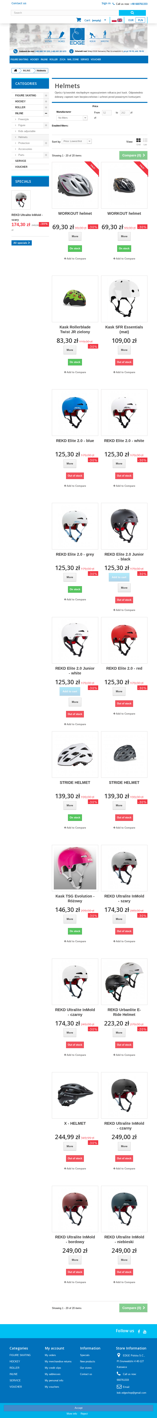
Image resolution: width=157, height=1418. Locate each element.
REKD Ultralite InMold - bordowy (75, 1239)
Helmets (23, 137)
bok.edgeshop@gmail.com (131, 1392)
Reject (84, 1413)
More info (72, 1413)
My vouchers (52, 1386)
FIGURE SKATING (19, 59)
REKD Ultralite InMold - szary (124, 898)
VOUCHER (96, 59)
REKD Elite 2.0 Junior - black (124, 556)
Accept (79, 1407)
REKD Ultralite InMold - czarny (75, 1012)
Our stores (86, 1367)
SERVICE (85, 59)
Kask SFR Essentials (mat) (124, 329)
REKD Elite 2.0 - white (124, 441)
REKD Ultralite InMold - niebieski (124, 1239)
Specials (23, 181)
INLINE (44, 59)
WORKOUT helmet (75, 213)
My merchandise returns (58, 1361)
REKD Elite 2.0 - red (124, 668)
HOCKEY (34, 59)
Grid (139, 144)
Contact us (18, 3)
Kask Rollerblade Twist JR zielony (75, 329)
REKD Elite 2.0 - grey (75, 554)
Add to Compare (76, 258)
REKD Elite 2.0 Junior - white (75, 670)
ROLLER (54, 59)
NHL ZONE (73, 59)
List (145, 144)
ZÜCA (62, 59)
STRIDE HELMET (75, 782)
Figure (21, 125)
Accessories (25, 149)
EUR (131, 20)
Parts (21, 155)
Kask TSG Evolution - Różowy (75, 898)
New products (87, 1361)
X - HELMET (75, 1123)
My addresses (53, 1374)
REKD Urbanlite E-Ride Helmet (124, 1012)
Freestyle (23, 119)
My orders (50, 1355)
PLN (140, 20)
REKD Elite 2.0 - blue (75, 441)
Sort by (56, 141)
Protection (24, 143)
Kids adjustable (26, 131)
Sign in (106, 3)
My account (54, 1348)
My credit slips (53, 1367)
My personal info (54, 1380)
